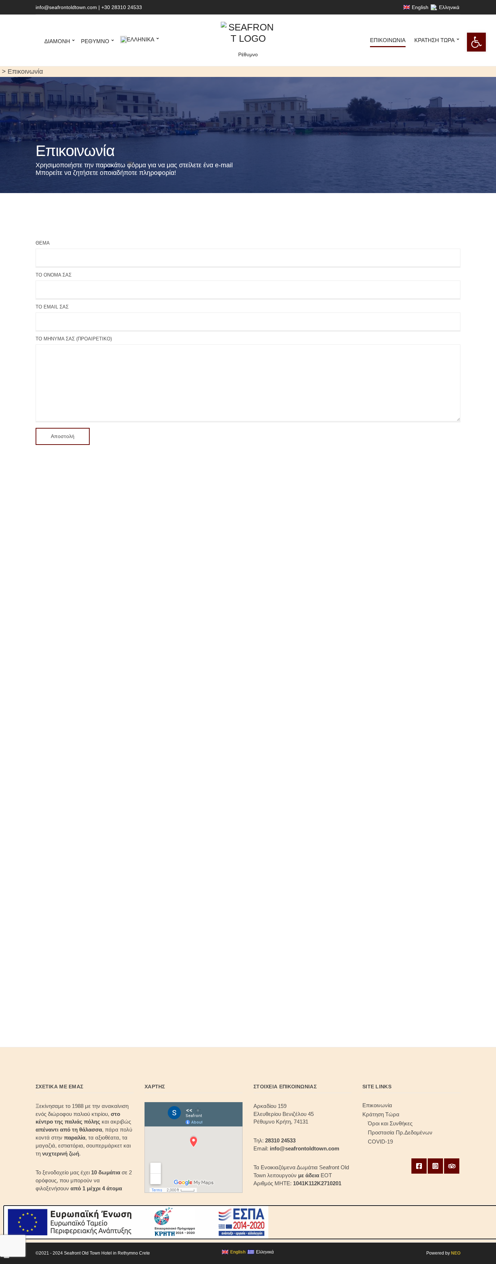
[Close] (6, 1257)
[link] (476, 42)
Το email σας (52, 307)
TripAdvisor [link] (451, 1166)
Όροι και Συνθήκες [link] (390, 1123)
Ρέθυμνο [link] (95, 41)
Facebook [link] (419, 1166)
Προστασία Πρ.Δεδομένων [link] (400, 1132)
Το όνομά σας (54, 275)
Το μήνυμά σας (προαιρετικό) (74, 338)
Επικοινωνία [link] (388, 40)
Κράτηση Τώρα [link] (434, 40)
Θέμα (43, 243)
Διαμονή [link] (57, 41)
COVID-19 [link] (380, 1141)
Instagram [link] (435, 1166)
